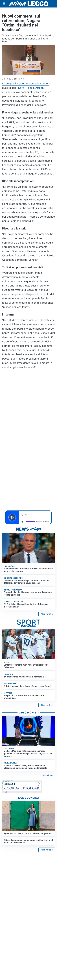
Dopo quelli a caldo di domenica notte (25, 83)
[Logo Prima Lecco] (28, 4)
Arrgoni (39, 87)
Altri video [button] (47, 775)
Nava (21, 87)
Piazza (30, 87)
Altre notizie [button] (47, 614)
